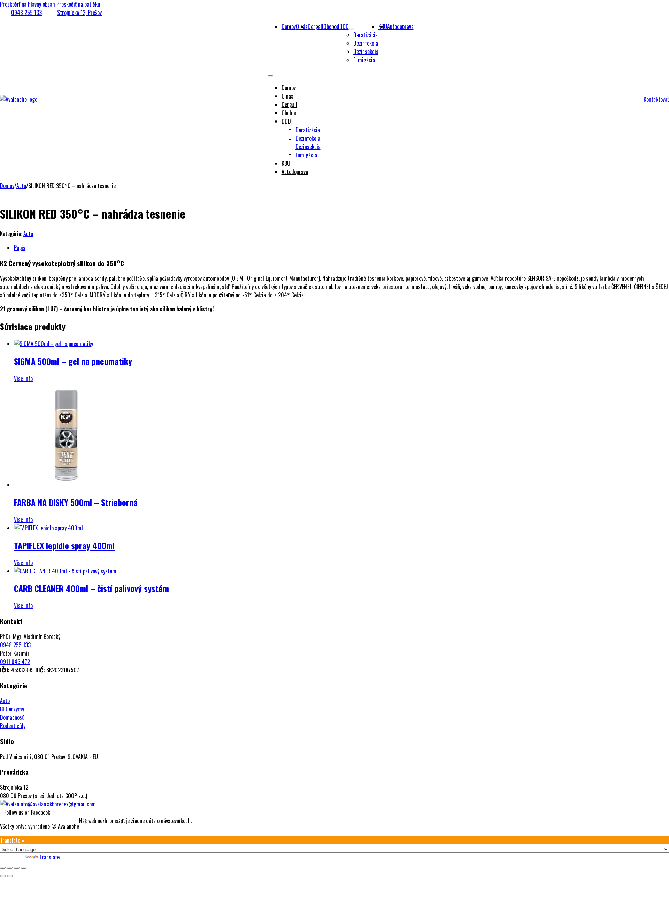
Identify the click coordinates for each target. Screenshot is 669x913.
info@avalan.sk (35, 804)
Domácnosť (12, 717)
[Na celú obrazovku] (10, 868)
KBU (286, 163)
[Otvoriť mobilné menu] (270, 76)
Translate (49, 857)
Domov (289, 88)
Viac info (23, 378)
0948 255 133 (26, 12)
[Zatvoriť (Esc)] (23, 868)
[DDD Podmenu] (351, 29)
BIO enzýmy (12, 709)
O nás (287, 96)
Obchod (331, 26)
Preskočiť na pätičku (78, 4)
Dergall (315, 26)
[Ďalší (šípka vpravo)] (10, 876)
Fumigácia (364, 60)
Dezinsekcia (365, 51)
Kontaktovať (656, 99)
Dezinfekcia (365, 43)
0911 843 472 (15, 661)
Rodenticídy (12, 725)
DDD (344, 26)
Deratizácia (365, 35)
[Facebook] (2, 812)
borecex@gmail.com (74, 804)
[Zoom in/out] (3, 868)
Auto (21, 185)
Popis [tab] (19, 247)
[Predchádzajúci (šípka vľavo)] (3, 876)
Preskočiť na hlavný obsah (27, 4)
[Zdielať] (17, 868)
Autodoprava (400, 26)
